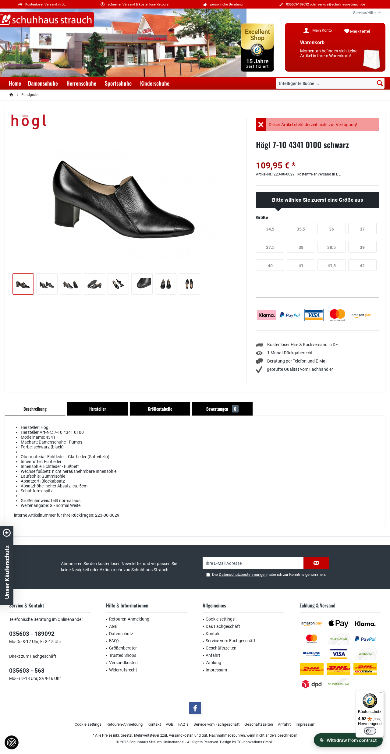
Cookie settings (220, 619)
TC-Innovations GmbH (255, 742)
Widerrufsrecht (123, 669)
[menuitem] (365, 12)
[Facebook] (195, 708)
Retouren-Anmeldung (129, 619)
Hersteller (97, 408)
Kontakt (213, 633)
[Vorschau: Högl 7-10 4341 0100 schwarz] (23, 284)
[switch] (370, 731)
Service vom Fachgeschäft (230, 640)
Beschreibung (35, 408)
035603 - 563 (26, 670)
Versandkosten (123, 662)
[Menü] (380, 693)
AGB (113, 626)
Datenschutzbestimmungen (243, 574)
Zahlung (213, 662)
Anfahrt (213, 655)
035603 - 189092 (32, 633)
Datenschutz (121, 633)
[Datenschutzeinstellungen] (12, 742)
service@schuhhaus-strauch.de (341, 4)
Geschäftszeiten (221, 648)
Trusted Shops (122, 655)
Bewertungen (221, 408)
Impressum (216, 669)
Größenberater (123, 648)
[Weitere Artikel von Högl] (29, 122)
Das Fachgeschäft (223, 626)
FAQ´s (114, 640)
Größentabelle (160, 408)
